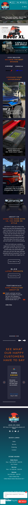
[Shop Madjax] (9, 70)
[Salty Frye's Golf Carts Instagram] (12, 431)
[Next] (23, 382)
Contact (14, 450)
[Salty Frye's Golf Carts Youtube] (15, 431)
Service (14, 444)
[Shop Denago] (9, 66)
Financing (14, 447)
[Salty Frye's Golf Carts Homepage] (14, 417)
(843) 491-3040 (14, 425)
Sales (14, 441)
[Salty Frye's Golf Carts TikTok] (18, 431)
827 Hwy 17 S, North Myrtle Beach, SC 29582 (14, 428)
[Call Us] (18, 2)
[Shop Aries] (19, 70)
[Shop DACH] (19, 66)
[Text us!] (22, 502)
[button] (20, 340)
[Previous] (4, 382)
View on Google (14, 394)
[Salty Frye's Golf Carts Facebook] (10, 431)
